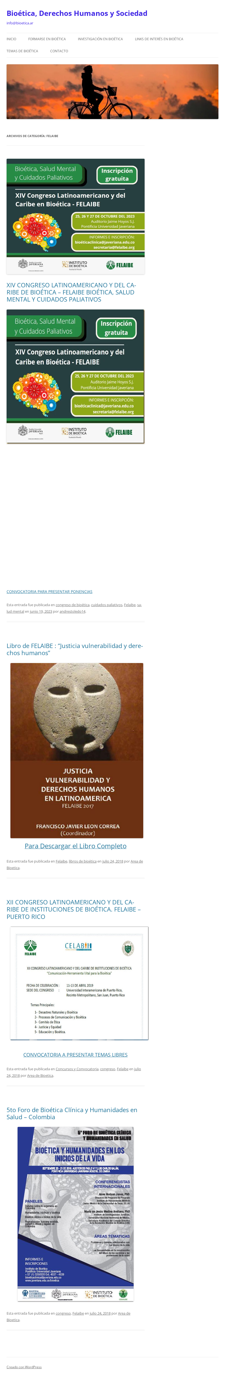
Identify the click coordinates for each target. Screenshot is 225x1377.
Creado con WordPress (24, 1367)
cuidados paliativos (106, 604)
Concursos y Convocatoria (77, 1068)
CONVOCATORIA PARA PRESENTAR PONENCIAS (49, 591)
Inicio (11, 39)
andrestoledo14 (72, 611)
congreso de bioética (72, 604)
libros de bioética (83, 861)
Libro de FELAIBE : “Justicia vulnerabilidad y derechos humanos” (75, 649)
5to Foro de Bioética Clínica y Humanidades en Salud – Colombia (72, 1113)
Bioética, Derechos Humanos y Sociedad (77, 13)
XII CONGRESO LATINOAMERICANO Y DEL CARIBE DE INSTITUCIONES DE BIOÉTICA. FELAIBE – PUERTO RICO (74, 909)
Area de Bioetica (40, 1075)
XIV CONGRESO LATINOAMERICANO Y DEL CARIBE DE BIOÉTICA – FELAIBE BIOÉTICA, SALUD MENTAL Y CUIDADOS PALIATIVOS (71, 292)
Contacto (59, 51)
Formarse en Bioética (47, 39)
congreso (107, 1068)
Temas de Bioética (22, 51)
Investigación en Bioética (100, 39)
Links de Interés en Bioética (159, 39)
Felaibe (130, 604)
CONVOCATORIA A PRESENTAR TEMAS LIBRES (75, 1054)
